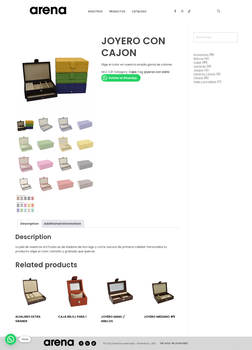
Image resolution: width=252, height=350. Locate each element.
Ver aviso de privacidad (174, 343)
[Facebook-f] (175, 11)
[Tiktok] (189, 11)
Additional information (62, 224)
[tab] (29, 224)
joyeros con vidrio (157, 72)
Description (29, 224)
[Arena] (48, 10)
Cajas (133, 72)
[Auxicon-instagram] (182, 11)
